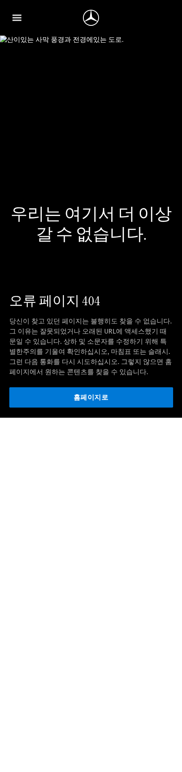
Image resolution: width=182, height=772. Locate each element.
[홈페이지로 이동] (91, 17)
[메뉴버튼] (17, 17)
